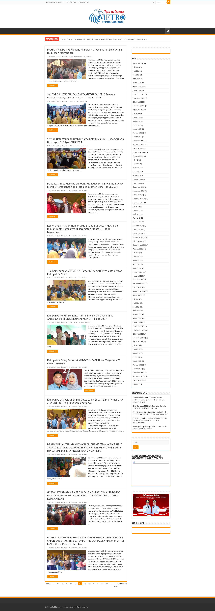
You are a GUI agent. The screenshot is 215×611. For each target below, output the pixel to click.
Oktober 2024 (138, 148)
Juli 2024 (136, 160)
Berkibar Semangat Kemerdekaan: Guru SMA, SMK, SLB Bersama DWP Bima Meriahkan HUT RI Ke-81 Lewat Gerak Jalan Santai (103, 39)
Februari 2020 (138, 365)
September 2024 (139, 152)
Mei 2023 (136, 214)
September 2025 (139, 106)
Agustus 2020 (138, 342)
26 (71, 583)
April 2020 (136, 357)
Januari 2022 (137, 276)
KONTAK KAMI (71, 2)
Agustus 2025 (138, 110)
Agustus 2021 (138, 295)
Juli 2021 (136, 299)
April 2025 (136, 125)
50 (102, 583)
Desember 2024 (138, 141)
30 (89, 583)
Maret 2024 (137, 175)
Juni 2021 (136, 303)
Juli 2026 (136, 67)
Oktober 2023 (138, 195)
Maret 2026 (137, 83)
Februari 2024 (138, 179)
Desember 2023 (138, 187)
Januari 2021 (137, 322)
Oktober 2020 (138, 334)
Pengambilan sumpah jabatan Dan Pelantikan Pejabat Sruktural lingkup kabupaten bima (150, 420)
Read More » (52, 85)
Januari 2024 (137, 183)
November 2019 (138, 376)
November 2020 (138, 330)
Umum (70, 56)
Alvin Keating (137, 412)
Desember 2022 (138, 233)
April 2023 (136, 218)
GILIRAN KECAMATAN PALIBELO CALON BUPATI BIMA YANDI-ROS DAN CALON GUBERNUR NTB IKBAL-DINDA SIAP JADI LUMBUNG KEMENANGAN (83, 495)
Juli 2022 (136, 253)
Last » (116, 586)
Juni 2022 (136, 257)
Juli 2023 (136, 206)
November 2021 (138, 284)
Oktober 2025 (138, 102)
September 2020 (139, 338)
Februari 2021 (138, 318)
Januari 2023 (137, 230)
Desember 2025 (138, 94)
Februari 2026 (138, 86)
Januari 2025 (137, 137)
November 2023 (138, 191)
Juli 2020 (136, 346)
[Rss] (154, 2)
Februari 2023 (138, 226)
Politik (65, 56)
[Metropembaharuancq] (107, 16)
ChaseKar (136, 406)
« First (48, 583)
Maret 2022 (137, 268)
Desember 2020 (138, 326)
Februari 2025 (138, 133)
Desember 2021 (138, 280)
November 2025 (138, 98)
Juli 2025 (136, 114)
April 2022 (136, 264)
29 (84, 583)
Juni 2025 (136, 117)
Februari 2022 (138, 272)
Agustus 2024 (138, 156)
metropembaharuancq (66, 607)
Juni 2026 (136, 71)
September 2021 (139, 291)
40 (97, 583)
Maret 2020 (137, 361)
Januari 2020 (137, 369)
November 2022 (138, 237)
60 (107, 583)
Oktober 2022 (138, 241)
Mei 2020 (136, 353)
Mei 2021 (136, 307)
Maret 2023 (137, 222)
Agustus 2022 (138, 249)
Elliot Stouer (137, 418)
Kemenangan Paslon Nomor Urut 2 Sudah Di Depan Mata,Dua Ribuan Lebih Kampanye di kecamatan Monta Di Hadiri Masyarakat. (82, 229)
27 (75, 583)
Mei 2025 (136, 121)
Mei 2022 (136, 260)
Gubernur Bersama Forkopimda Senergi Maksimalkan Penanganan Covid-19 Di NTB (149, 400)
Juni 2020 (136, 349)
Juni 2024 (136, 164)
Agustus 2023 (138, 202)
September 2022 (139, 245)
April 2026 (136, 79)
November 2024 (138, 144)
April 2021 (136, 311)
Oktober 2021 (138, 288)
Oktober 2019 (138, 380)
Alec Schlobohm (138, 398)
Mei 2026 (136, 75)
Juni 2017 (136, 384)
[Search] (168, 2)
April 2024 (136, 172)
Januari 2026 (137, 90)
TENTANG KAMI (83, 2)
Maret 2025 (137, 129)
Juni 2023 (136, 210)
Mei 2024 (136, 168)
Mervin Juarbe (138, 427)
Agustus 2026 (138, 63)
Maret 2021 (137, 315)
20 (62, 583)
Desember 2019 (138, 373)
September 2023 (139, 199)
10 (58, 583)
